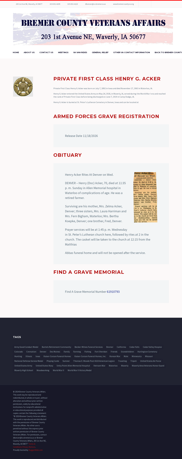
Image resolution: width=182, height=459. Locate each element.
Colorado (18, 351)
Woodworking (43, 370)
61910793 (113, 292)
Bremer (109, 347)
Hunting (18, 356)
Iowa (38, 356)
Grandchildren (127, 351)
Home (16, 52)
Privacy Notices (28, 447)
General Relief (100, 52)
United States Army (23, 365)
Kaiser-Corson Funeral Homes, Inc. (90, 356)
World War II (58, 370)
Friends (114, 351)
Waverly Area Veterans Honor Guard (148, 365)
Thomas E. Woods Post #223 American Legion (94, 361)
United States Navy (44, 365)
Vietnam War (99, 365)
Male (126, 356)
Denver (43, 351)
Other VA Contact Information (131, 52)
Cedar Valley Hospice (152, 347)
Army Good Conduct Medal (26, 347)
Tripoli (133, 361)
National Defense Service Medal (28, 361)
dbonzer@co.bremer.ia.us (95, 4)
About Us (29, 52)
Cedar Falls (134, 347)
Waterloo (113, 365)
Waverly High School (23, 370)
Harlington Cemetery (147, 351)
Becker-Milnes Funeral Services (89, 347)
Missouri (149, 356)
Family (67, 351)
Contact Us (46, 52)
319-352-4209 (55, 4)
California (121, 347)
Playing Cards (53, 361)
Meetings (63, 52)
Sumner (66, 361)
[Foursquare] (145, 4)
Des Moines (55, 351)
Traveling (122, 361)
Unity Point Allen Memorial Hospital (73, 365)
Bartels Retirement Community (56, 347)
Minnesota (136, 356)
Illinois (29, 356)
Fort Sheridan (101, 351)
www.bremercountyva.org (123, 4)
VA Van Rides (80, 52)
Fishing (87, 351)
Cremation (31, 351)
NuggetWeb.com (36, 450)
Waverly (124, 365)
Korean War (115, 356)
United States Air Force (150, 361)
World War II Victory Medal (80, 370)
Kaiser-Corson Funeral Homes (57, 356)
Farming (77, 351)
